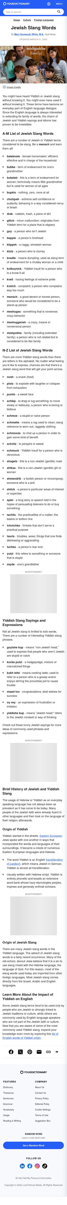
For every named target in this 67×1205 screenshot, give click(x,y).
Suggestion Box (42, 1120)
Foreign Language (44, 19)
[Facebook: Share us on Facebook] (11, 1052)
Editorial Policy (42, 1103)
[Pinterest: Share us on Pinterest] (30, 1052)
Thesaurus (8, 1092)
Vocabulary (8, 1109)
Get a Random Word (33, 1145)
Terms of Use (41, 1115)
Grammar (8, 1103)
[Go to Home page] (16, 4)
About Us (39, 1087)
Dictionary (8, 1087)
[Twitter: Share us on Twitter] (20, 1052)
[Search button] (59, 12)
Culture (27, 19)
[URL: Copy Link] (48, 1052)
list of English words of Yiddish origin (30, 1036)
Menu (59, 3)
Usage (16, 19)
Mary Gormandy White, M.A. (29, 34)
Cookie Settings (42, 1109)
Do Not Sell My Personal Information (33, 1178)
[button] (49, 3)
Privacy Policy (42, 1098)
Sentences (8, 1098)
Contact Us (40, 1092)
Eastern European (51, 836)
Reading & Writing (12, 1120)
